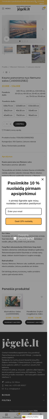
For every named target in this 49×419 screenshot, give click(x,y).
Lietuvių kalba (31, 417)
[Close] (43, 179)
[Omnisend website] (24, 237)
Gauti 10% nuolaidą (23, 221)
